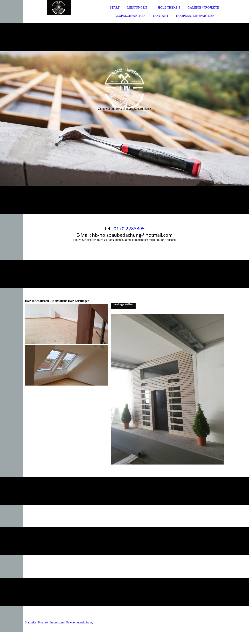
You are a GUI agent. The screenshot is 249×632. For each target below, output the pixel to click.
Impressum (57, 622)
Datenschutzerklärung (79, 622)
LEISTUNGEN (137, 7)
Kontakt (43, 622)
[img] (59, 13)
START (115, 7)
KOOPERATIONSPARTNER (195, 15)
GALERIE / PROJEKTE (203, 7)
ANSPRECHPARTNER (130, 15)
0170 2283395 (129, 228)
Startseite (30, 622)
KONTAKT (160, 15)
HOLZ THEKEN (169, 7)
